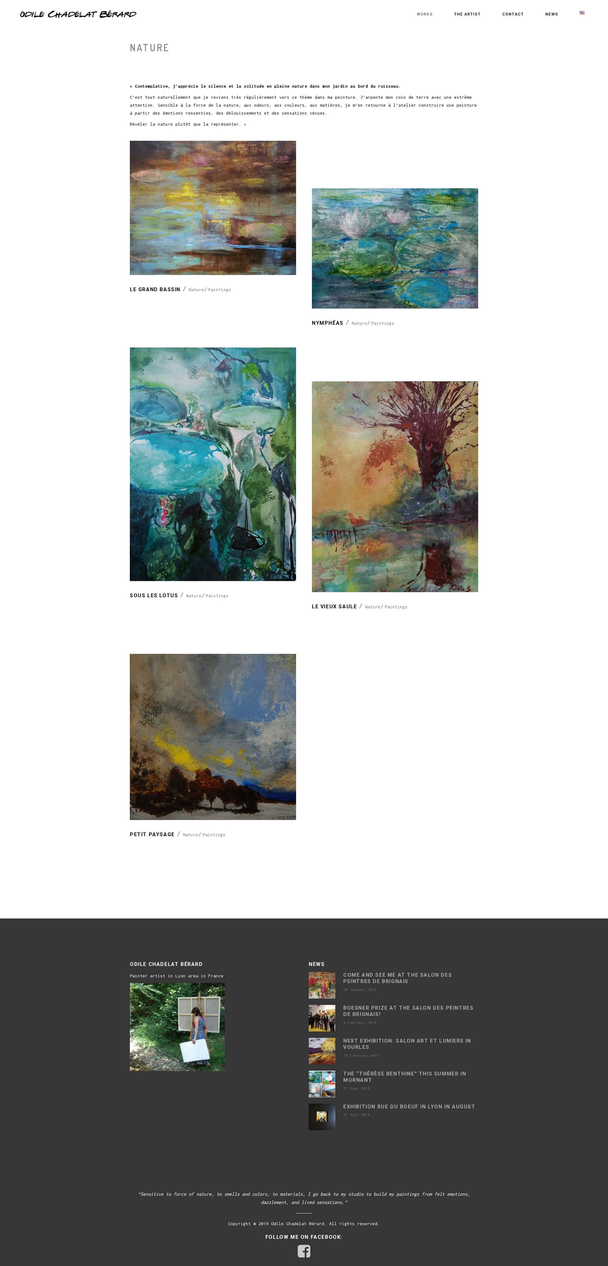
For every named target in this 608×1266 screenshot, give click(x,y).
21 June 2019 (356, 1088)
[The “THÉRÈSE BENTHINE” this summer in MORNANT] (322, 1084)
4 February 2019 (360, 1022)
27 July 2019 (356, 1114)
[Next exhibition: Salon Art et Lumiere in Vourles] (322, 1051)
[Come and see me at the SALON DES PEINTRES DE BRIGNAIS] (322, 985)
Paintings (219, 289)
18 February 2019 (361, 1055)
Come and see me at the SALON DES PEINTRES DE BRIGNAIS (397, 978)
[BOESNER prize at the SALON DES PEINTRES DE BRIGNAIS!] (322, 1018)
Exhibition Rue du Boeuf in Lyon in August (409, 1107)
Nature (196, 289)
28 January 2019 (360, 989)
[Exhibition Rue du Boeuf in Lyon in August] (322, 1117)
